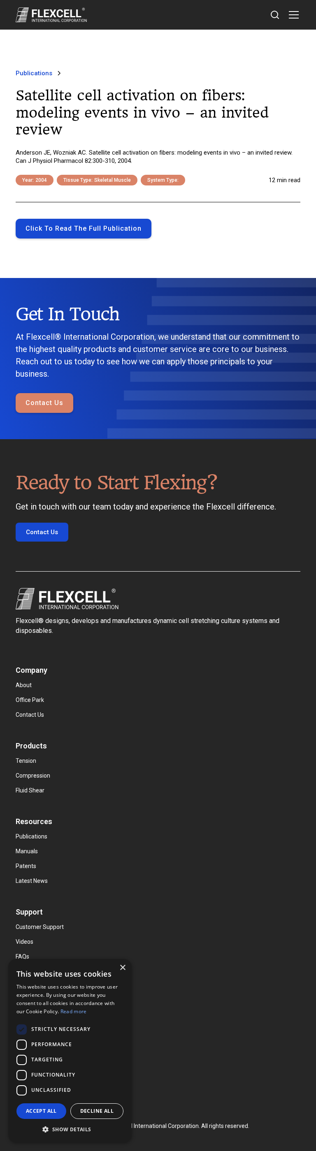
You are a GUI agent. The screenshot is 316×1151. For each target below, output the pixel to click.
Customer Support (40, 927)
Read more (73, 1011)
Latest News (32, 881)
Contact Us (44, 403)
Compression (33, 775)
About (24, 685)
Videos (24, 941)
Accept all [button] (41, 1110)
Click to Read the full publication (84, 228)
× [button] (122, 968)
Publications (31, 836)
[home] (51, 14)
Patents (26, 866)
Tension (26, 760)
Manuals (27, 851)
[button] (292, 15)
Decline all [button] (97, 1110)
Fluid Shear (30, 790)
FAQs (22, 956)
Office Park (30, 700)
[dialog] (70, 1051)
